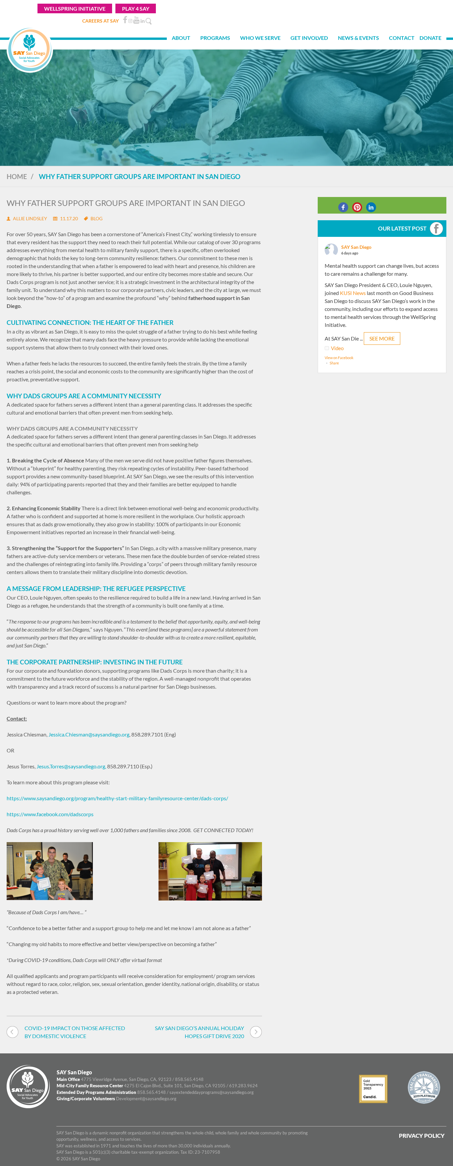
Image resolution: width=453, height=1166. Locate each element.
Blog (96, 218)
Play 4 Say (135, 8)
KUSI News (353, 293)
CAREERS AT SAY (100, 21)
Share (334, 363)
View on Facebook (339, 357)
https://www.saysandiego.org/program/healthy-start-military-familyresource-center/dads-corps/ (117, 798)
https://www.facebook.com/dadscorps (50, 814)
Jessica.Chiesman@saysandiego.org (88, 734)
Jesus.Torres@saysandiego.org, (71, 766)
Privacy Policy (422, 1135)
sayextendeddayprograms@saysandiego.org (211, 1092)
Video (337, 348)
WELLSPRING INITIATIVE (74, 8)
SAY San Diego (356, 247)
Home (17, 176)
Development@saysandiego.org (146, 1098)
